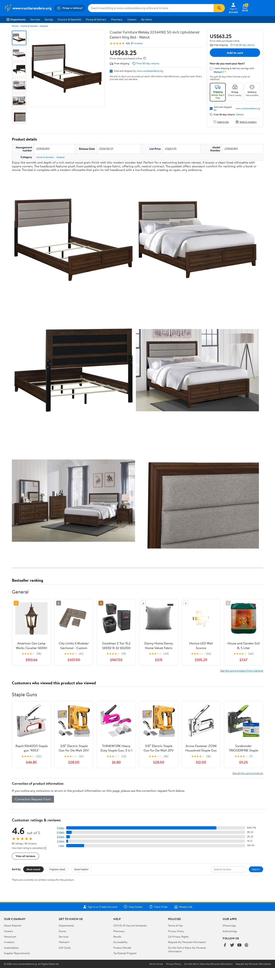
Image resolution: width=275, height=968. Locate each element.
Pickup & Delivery (96, 19)
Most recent (33, 869)
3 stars (60, 836)
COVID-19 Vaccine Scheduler (130, 925)
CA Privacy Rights (178, 936)
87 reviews (137, 43)
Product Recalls (122, 947)
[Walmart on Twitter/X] (232, 945)
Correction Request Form (33, 799)
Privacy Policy (176, 931)
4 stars (60, 832)
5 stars (60, 827)
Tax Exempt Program (125, 953)
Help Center (136, 907)
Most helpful (81, 869)
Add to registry (248, 122)
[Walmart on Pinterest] (246, 945)
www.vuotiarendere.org (150, 71)
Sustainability (11, 947)
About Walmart (12, 925)
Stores (62, 931)
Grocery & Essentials (69, 19)
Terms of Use (175, 925)
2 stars (60, 841)
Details (240, 114)
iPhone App (229, 925)
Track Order (161, 907)
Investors (9, 942)
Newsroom (10, 936)
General (44, 26)
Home (15, 26)
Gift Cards (64, 947)
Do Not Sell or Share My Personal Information (208, 964)
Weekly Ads (185, 907)
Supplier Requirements (17, 953)
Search (256, 869)
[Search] (219, 8)
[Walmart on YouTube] (239, 945)
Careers (131, 19)
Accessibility (120, 942)
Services (35, 19)
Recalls (117, 936)
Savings (49, 19)
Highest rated (57, 869)
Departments (18, 19)
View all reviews (25, 856)
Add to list (223, 122)
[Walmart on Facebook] (225, 945)
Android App (230, 931)
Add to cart (235, 52)
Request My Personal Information (187, 942)
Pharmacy (117, 19)
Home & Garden (29, 26)
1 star (61, 845)
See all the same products (248, 773)
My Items (146, 19)
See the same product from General (241, 670)
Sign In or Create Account (102, 907)
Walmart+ (64, 942)
